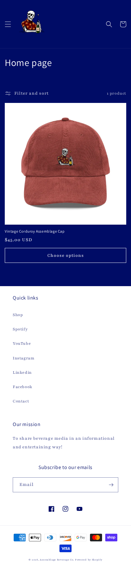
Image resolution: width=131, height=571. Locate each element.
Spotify (20, 329)
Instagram (23, 358)
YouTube (22, 343)
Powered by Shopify (88, 559)
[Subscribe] (111, 484)
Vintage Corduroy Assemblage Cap (35, 231)
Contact (21, 401)
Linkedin (22, 372)
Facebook (22, 386)
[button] (8, 24)
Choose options (65, 255)
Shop (18, 314)
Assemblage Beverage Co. (57, 559)
